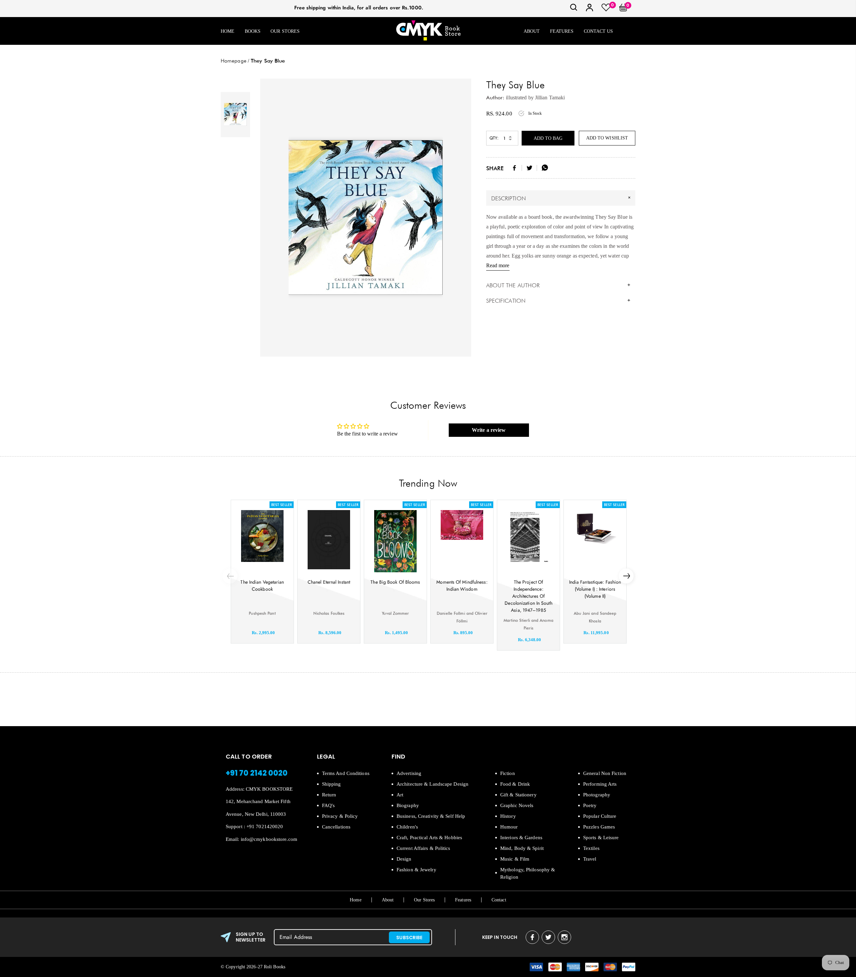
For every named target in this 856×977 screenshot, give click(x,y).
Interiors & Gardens (521, 837)
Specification (558, 300)
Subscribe (409, 937)
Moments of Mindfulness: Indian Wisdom (461, 585)
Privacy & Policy (340, 816)
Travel (590, 859)
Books (253, 31)
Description (561, 198)
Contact (499, 899)
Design (404, 859)
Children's (407, 826)
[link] (573, 9)
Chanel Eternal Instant (329, 582)
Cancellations (336, 826)
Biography (408, 805)
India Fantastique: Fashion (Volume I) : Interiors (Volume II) (595, 589)
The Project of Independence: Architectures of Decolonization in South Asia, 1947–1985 (528, 596)
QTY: (494, 138)
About (532, 31)
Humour (509, 826)
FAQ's (328, 805)
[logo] (428, 30)
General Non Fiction (604, 773)
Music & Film (514, 859)
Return (329, 794)
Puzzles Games (599, 826)
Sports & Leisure (601, 837)
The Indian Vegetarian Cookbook (262, 585)
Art (400, 794)
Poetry (590, 805)
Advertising (409, 773)
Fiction (507, 773)
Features (562, 31)
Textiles (591, 848)
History (508, 816)
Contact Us (598, 31)
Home (227, 31)
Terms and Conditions (345, 773)
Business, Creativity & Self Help (431, 816)
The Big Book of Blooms (395, 582)
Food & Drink (515, 784)
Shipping (331, 784)
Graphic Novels (516, 805)
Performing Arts (600, 784)
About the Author (558, 285)
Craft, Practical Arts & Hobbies (429, 837)
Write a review (489, 430)
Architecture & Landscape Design (432, 784)
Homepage (233, 61)
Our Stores (285, 31)
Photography (596, 794)
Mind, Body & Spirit (522, 848)
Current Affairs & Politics (423, 848)
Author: (495, 97)
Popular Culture (600, 816)
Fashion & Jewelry (416, 869)
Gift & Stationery (518, 794)
